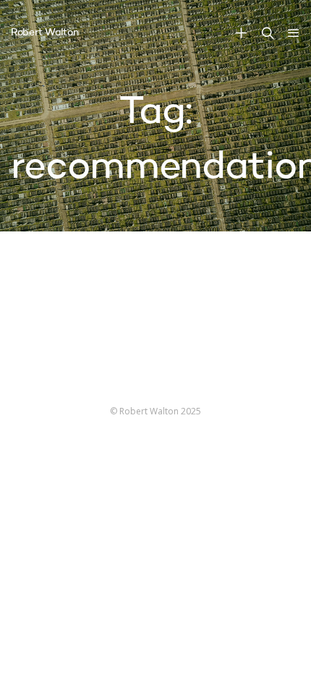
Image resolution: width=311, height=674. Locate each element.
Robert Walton (44, 32)
